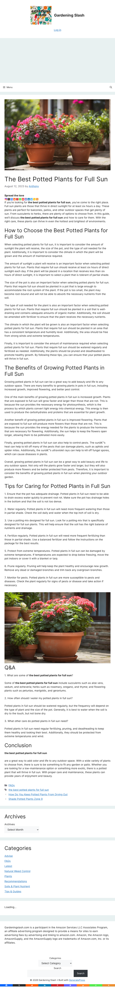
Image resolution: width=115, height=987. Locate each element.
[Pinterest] (17, 199)
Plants (8, 876)
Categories (55, 958)
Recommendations (15, 881)
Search (57, 968)
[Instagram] (6, 199)
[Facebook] (11, 199)
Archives (9, 824)
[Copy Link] (34, 199)
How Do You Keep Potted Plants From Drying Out (38, 794)
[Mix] (83, 985)
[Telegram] (31, 199)
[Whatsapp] (20, 199)
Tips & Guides (12, 891)
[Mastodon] (70, 985)
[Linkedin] (29, 199)
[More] (37, 199)
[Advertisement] (57, 60)
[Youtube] (23, 199)
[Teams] (26, 199)
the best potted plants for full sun (29, 789)
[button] (111, 87)
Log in (57, 30)
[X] (9, 199)
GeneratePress (77, 980)
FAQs (12, 785)
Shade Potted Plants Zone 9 (26, 798)
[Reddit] (14, 199)
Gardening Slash (69, 15)
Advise (8, 855)
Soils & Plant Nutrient (17, 886)
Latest (8, 866)
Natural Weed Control (17, 871)
